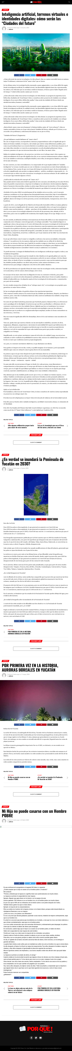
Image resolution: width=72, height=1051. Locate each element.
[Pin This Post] (41, 75)
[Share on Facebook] (19, 75)
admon (11, 29)
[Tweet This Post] (30, 75)
